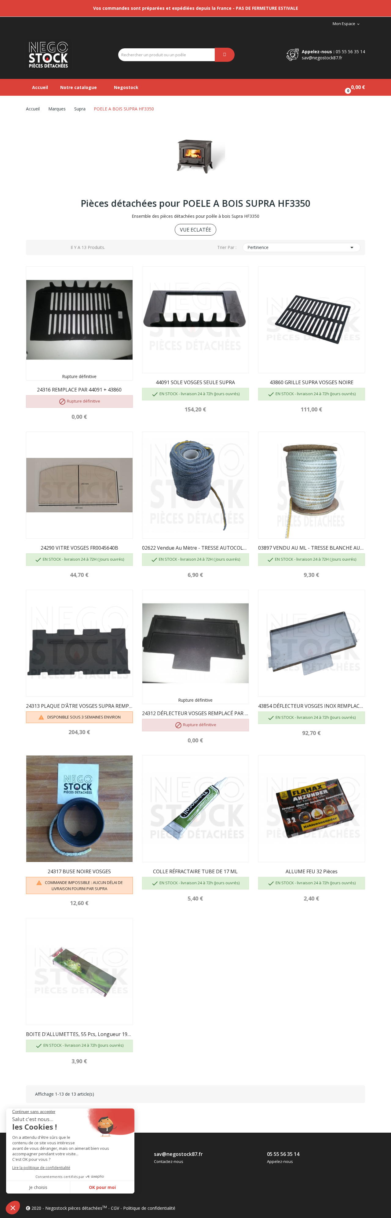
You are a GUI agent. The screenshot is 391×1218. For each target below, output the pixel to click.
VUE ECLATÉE (195, 229)
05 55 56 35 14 (350, 51)
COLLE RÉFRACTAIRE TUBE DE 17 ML (195, 871)
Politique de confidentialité (149, 1208)
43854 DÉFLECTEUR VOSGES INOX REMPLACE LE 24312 (311, 706)
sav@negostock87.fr (322, 58)
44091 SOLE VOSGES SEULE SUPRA (195, 382)
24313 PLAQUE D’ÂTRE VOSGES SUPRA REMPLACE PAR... (79, 706)
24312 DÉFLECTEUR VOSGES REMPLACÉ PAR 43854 (195, 713)
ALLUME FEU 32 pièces (312, 871)
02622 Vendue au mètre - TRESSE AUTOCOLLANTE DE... (195, 548)
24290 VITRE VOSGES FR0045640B (79, 548)
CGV (115, 1208)
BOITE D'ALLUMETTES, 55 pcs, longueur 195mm (79, 1034)
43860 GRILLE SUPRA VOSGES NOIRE (311, 382)
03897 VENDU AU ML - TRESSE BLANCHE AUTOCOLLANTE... (311, 548)
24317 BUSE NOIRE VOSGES (79, 871)
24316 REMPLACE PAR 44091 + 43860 (79, 390)
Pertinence (301, 247)
